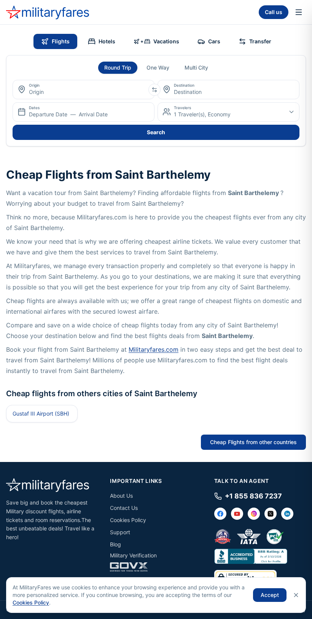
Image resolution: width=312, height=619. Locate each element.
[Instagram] (254, 514)
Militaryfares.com (153, 349)
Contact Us (124, 508)
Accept (270, 595)
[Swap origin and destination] (154, 90)
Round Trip (117, 67)
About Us (121, 495)
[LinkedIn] (287, 514)
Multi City (196, 67)
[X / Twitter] (270, 514)
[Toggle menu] (298, 12)
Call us (273, 12)
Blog (115, 544)
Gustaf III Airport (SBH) (41, 413)
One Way (157, 67)
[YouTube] (237, 514)
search (156, 132)
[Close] (296, 595)
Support (120, 532)
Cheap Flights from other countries (253, 442)
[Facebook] (220, 514)
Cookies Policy (128, 520)
